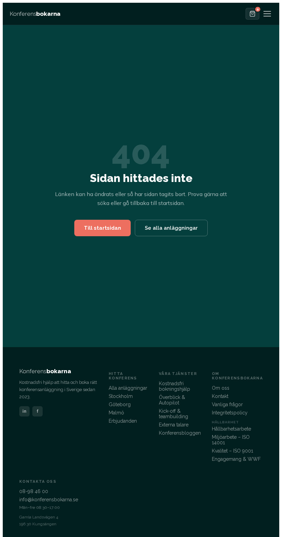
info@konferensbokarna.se (48, 499)
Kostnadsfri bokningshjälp (174, 386)
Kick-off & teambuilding (173, 413)
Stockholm (121, 396)
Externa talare (173, 424)
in (24, 411)
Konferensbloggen (180, 433)
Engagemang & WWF (236, 459)
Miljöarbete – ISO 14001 (231, 439)
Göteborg (120, 404)
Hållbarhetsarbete (231, 429)
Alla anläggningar (128, 388)
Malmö (116, 412)
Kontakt (220, 396)
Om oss (220, 388)
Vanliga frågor (227, 404)
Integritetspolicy (230, 412)
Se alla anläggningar (171, 228)
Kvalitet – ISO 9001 (232, 451)
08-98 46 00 (33, 491)
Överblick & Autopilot (172, 400)
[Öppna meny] (267, 14)
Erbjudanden (123, 421)
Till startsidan (102, 228)
